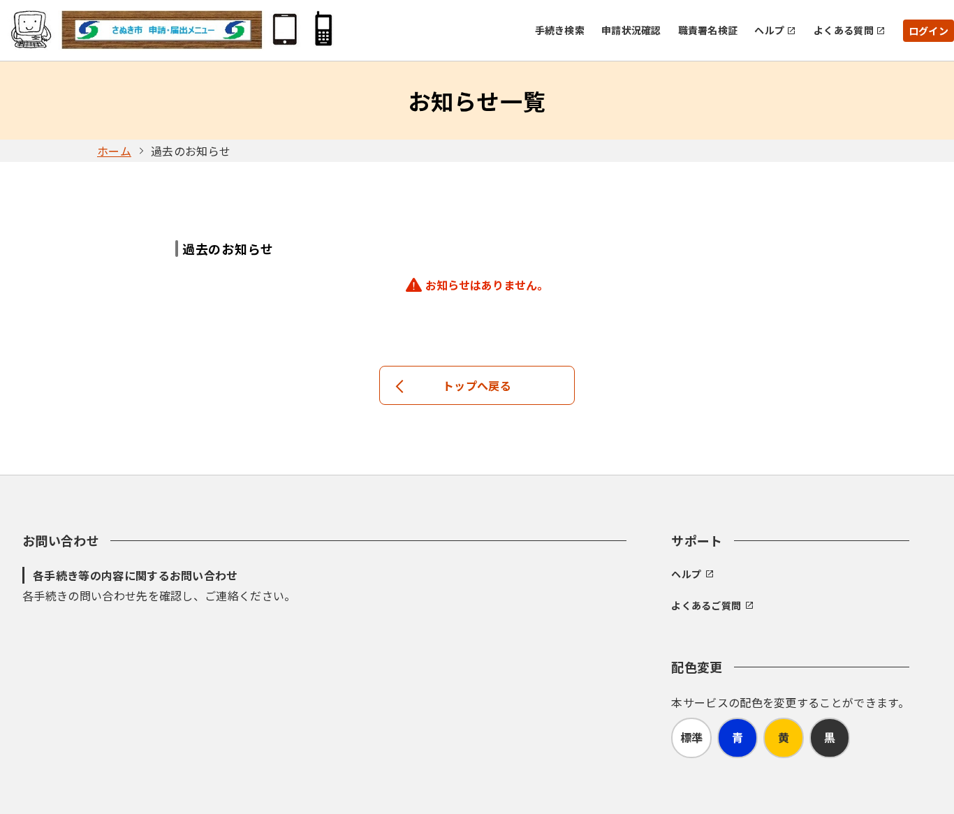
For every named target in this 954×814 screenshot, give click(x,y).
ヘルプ (769, 30)
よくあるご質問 (706, 605)
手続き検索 (560, 30)
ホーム (114, 150)
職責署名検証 (708, 30)
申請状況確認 (631, 30)
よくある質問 (844, 30)
